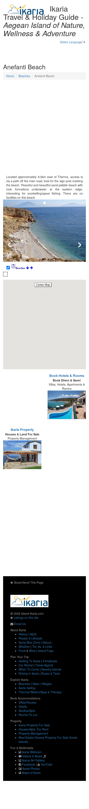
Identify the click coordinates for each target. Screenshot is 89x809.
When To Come (29, 669)
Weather (24, 646)
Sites (35, 684)
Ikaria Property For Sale (34, 725)
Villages (46, 684)
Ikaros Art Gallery (33, 760)
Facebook (28, 764)
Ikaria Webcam (32, 752)
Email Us (20, 624)
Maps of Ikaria (31, 773)
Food (22, 651)
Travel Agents (44, 665)
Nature (47, 642)
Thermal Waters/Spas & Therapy (40, 692)
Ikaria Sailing (27, 688)
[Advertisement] (44, 130)
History (23, 634)
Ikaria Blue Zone (29, 642)
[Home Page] (26, 5)
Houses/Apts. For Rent (33, 729)
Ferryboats (50, 661)
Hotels (23, 706)
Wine (32, 651)
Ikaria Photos (31, 768)
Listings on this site (26, 617)
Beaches (24, 76)
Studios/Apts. (27, 711)
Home (10, 76)
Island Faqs (45, 651)
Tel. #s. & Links (42, 646)
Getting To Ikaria (29, 661)
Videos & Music (32, 756)
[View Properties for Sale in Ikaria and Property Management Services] (22, 454)
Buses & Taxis (50, 673)
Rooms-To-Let (28, 715)
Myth (33, 634)
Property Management (33, 733)
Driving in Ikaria (29, 673)
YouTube (46, 764)
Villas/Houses (27, 702)
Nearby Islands (51, 669)
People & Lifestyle (30, 638)
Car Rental (26, 665)
